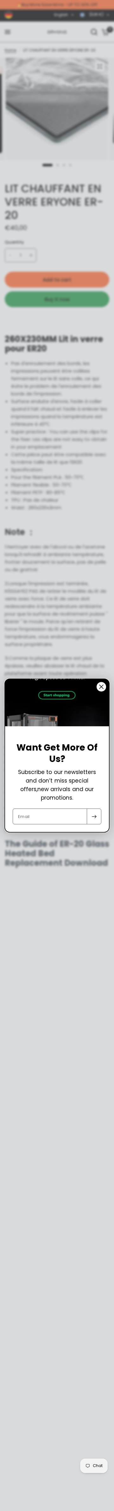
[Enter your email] (94, 816)
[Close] (101, 686)
